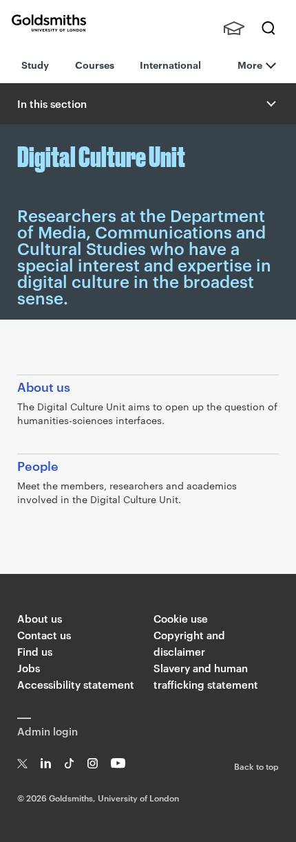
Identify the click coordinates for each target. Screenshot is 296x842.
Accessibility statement (75, 684)
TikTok (69, 763)
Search (268, 28)
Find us (34, 651)
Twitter (22, 763)
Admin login (47, 731)
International (170, 64)
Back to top (256, 766)
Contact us (44, 635)
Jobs (28, 668)
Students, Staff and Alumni (234, 28)
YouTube (118, 763)
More (249, 64)
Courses (94, 64)
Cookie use (181, 618)
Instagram (92, 763)
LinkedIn (46, 763)
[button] (270, 103)
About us (39, 618)
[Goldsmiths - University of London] (49, 23)
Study (35, 64)
